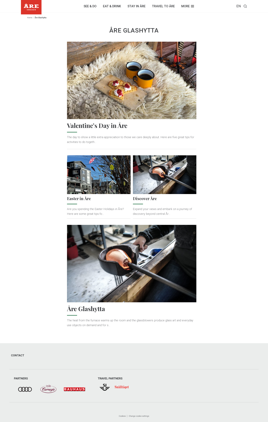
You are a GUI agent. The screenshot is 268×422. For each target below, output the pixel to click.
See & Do (90, 6)
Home (29, 18)
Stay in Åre (136, 6)
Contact (17, 355)
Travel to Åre (163, 6)
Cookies (122, 416)
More (185, 6)
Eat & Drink (112, 6)
